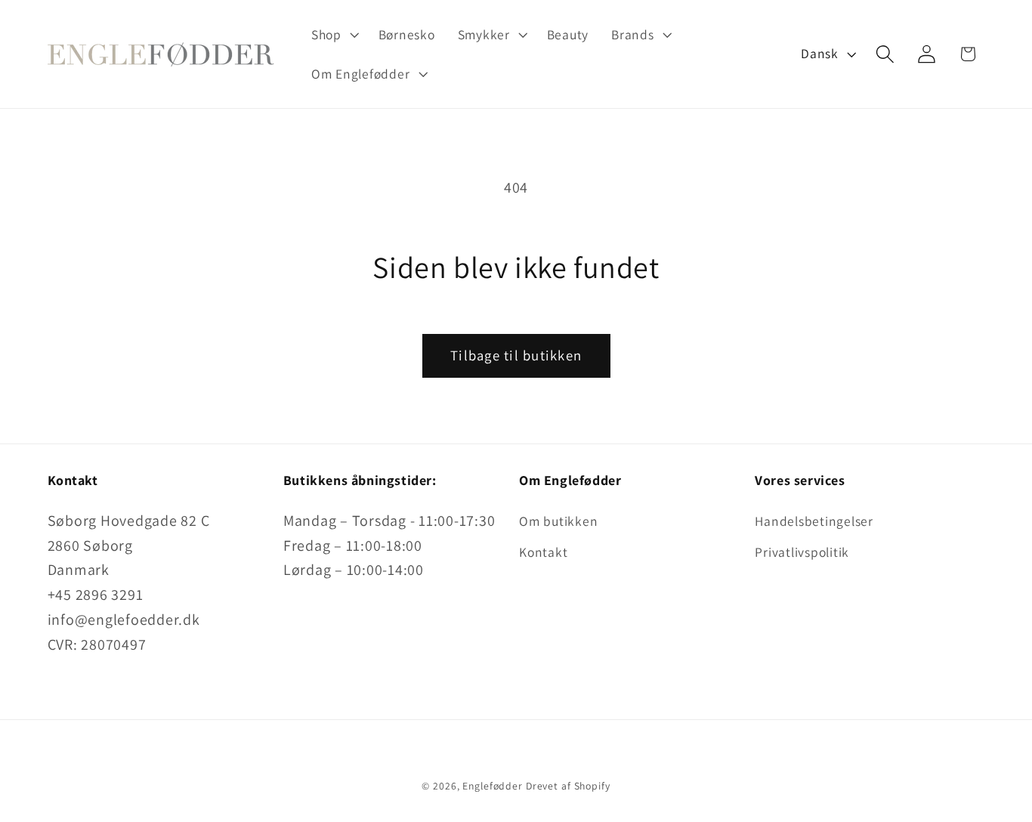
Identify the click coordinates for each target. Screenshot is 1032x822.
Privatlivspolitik (802, 552)
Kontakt (543, 552)
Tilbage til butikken (516, 355)
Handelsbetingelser (814, 521)
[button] (333, 34)
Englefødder (492, 786)
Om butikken (558, 521)
